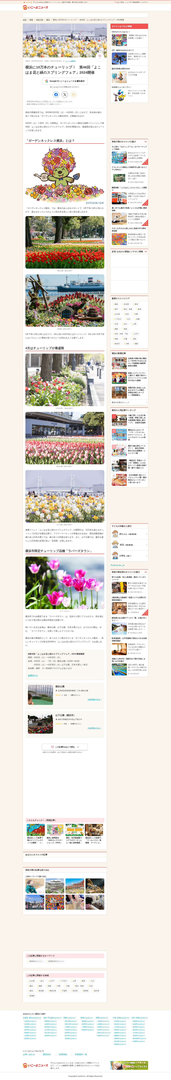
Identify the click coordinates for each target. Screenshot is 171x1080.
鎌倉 (40, 986)
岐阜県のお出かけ (88, 1024)
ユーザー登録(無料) (133, 2)
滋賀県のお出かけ (103, 1035)
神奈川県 (53, 991)
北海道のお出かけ (30, 1021)
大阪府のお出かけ (103, 1021)
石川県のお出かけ (51, 1030)
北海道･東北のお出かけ (32, 1018)
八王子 (52, 981)
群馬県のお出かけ (71, 1033)
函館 (136, 344)
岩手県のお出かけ (30, 1030)
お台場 (32, 981)
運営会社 (47, 1054)
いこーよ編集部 (70, 61)
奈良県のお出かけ (103, 1030)
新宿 (83, 981)
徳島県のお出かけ (120, 1044)
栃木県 (96, 991)
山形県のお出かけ (30, 1035)
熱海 (125, 329)
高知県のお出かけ (120, 1038)
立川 (92, 981)
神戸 (116, 309)
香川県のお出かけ (120, 1041)
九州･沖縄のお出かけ (139, 1018)
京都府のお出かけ (103, 1024)
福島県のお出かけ (30, 1038)
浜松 (134, 339)
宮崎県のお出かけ (139, 1035)
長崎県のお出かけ (139, 1027)
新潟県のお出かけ (51, 1027)
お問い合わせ (29, 1054)
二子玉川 (63, 981)
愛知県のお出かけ (88, 1021)
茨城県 (32, 996)
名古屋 (126, 304)
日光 (91, 986)
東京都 (41, 991)
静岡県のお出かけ (88, 1030)
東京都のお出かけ (71, 1021)
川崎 (58, 986)
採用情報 (63, 1054)
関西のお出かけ (102, 1018)
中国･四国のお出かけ (121, 1018)
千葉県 (64, 991)
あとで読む (120, 2)
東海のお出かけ (86, 1018)
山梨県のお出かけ (51, 1024)
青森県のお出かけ (30, 1027)
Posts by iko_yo (118, 565)
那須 (31, 991)
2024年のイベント (36, 961)
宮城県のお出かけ (30, 1024)
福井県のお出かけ (51, 1035)
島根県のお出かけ (120, 1033)
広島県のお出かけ (120, 1021)
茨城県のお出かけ (71, 1038)
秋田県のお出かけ (30, 1033)
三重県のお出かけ (88, 1027)
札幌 (138, 319)
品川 (42, 981)
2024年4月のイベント (56, 961)
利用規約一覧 (81, 1054)
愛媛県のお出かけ (120, 1035)
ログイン (145, 2)
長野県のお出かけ (51, 1021)
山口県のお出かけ (120, 1027)
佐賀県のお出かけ (139, 1024)
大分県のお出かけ (139, 1033)
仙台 (127, 314)
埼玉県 (75, 991)
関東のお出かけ (69, 1018)
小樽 (127, 344)
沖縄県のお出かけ (139, 1041)
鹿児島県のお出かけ (139, 1038)
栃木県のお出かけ (71, 1035)
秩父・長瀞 (79, 986)
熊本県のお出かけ (139, 1030)
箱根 (49, 986)
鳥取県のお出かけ (120, 1030)
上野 (74, 981)
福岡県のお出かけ (139, 1021)
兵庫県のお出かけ (103, 1027)
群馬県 (85, 991)
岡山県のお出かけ (120, 1024)
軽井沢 (117, 344)
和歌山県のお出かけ (104, 1033)
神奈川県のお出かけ (71, 1024)
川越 (67, 986)
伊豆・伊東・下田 (121, 334)
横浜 (31, 986)
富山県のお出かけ (51, 1033)
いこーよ (29, 2)
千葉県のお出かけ (71, 1027)
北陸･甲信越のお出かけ (52, 1018)
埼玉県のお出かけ (71, 1030)
